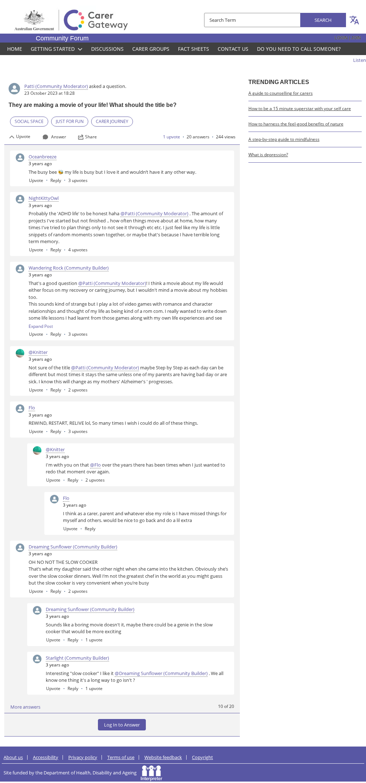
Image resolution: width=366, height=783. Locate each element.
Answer (58, 137)
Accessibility (45, 757)
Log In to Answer (122, 725)
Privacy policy (82, 757)
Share (91, 137)
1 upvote (171, 136)
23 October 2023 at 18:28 (49, 93)
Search (323, 20)
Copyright (202, 757)
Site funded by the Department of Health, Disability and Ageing (72, 772)
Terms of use (120, 757)
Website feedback (163, 757)
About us (13, 757)
